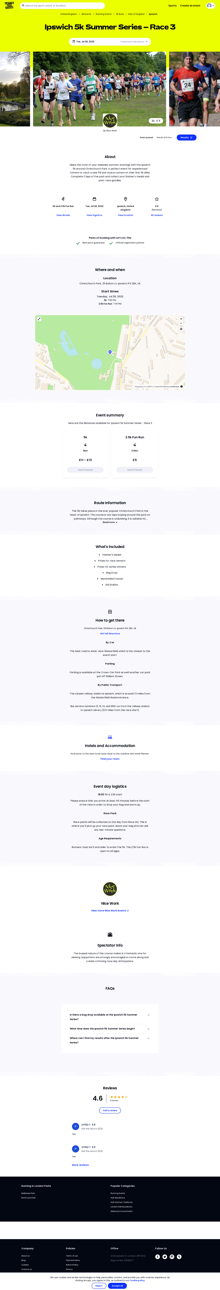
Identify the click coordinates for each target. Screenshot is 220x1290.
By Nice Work (110, 130)
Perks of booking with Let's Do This (110, 238)
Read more (109, 522)
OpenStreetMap (162, 386)
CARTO (149, 386)
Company (27, 1248)
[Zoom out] (181, 323)
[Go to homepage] (10, 5)
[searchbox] (62, 5)
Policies (70, 1248)
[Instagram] (173, 1260)
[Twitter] (166, 1260)
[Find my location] (181, 329)
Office (114, 1248)
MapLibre (139, 386)
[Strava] (180, 1260)
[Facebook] (158, 1260)
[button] (110, 352)
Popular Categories (123, 1186)
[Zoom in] (181, 319)
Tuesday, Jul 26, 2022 (110, 296)
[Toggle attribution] (181, 386)
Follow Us (161, 1248)
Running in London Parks (36, 1186)
